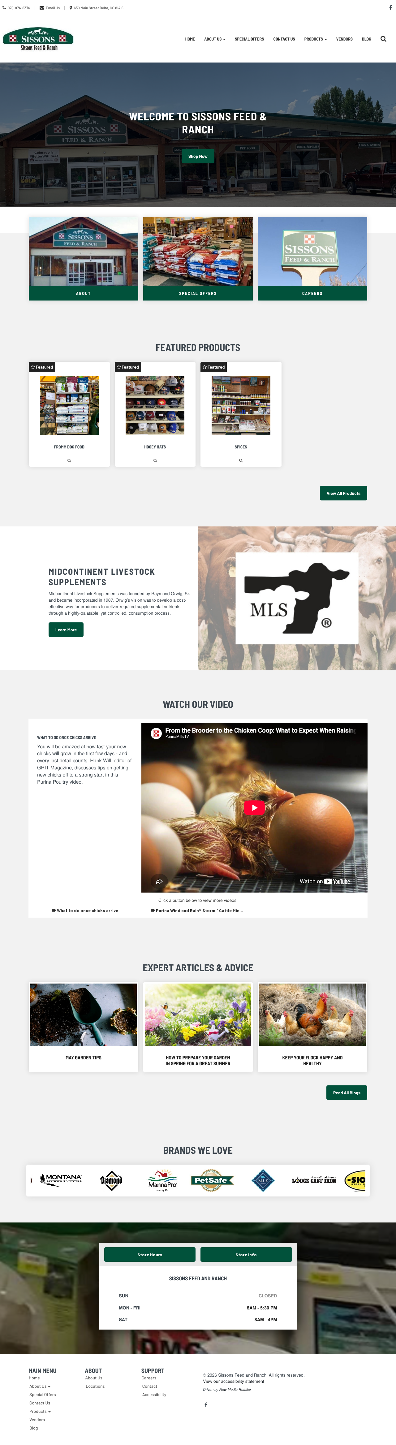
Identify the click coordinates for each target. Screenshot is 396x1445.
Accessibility (154, 1394)
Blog (366, 38)
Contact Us (284, 38)
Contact (149, 1386)
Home (190, 38)
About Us (93, 1377)
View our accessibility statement (233, 1381)
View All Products (343, 493)
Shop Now (198, 155)
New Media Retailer (235, 1389)
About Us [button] (213, 38)
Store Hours (149, 1254)
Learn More (66, 629)
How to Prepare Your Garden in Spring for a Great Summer (198, 1060)
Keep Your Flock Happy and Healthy (312, 1060)
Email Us (53, 8)
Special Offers (249, 38)
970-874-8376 (19, 8)
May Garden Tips (83, 1058)
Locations (95, 1386)
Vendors (344, 38)
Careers (149, 1377)
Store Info (246, 1254)
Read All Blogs (346, 1092)
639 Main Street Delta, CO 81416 (98, 8)
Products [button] (314, 38)
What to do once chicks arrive (87, 910)
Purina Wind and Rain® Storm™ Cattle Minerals (202, 910)
